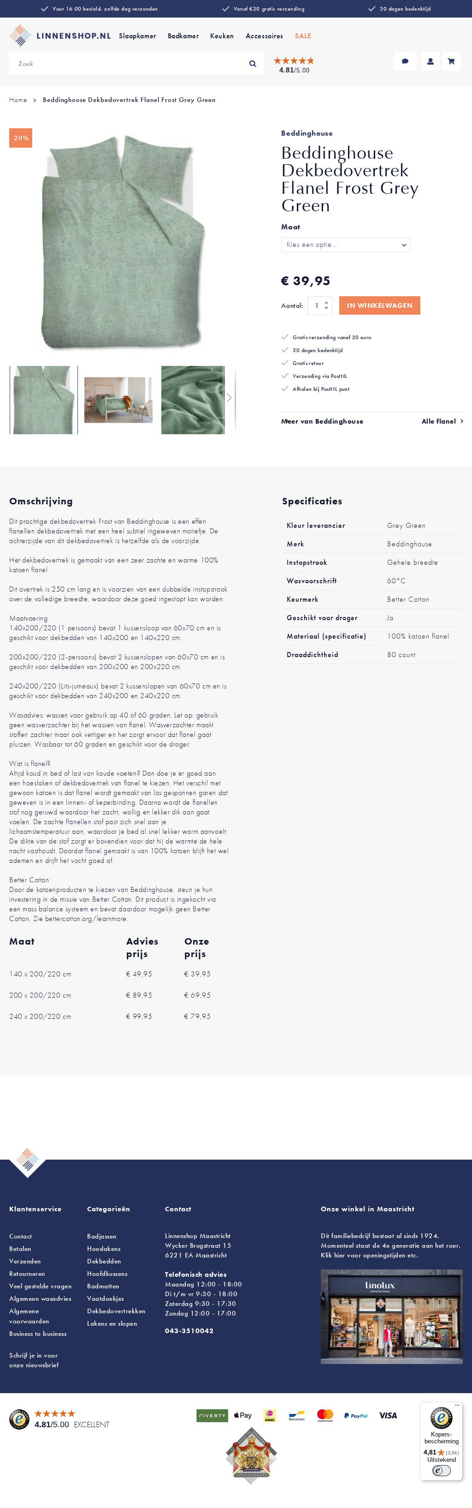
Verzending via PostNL (320, 376)
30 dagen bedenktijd (405, 8)
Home (18, 99)
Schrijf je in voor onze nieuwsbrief (34, 1360)
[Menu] (457, 1407)
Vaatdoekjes (105, 1298)
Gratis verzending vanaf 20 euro (332, 337)
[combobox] (137, 63)
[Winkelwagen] (451, 61)
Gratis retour (308, 363)
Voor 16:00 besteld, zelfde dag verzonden (105, 8)
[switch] (441, 1470)
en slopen (112, 1323)
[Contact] (405, 61)
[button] (44, 400)
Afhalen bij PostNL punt (321, 389)
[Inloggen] (430, 61)
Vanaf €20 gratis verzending (269, 8)
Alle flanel (439, 421)
